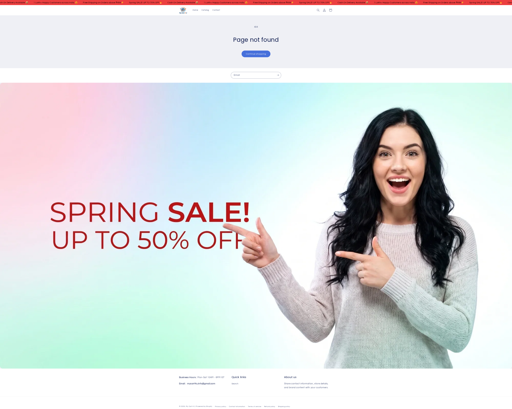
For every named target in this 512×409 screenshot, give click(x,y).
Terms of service (254, 406)
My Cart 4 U (190, 406)
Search (235, 384)
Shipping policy (284, 406)
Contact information (237, 406)
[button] (318, 10)
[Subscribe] (278, 75)
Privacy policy (220, 406)
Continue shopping (256, 54)
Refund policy (269, 406)
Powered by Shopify (204, 406)
